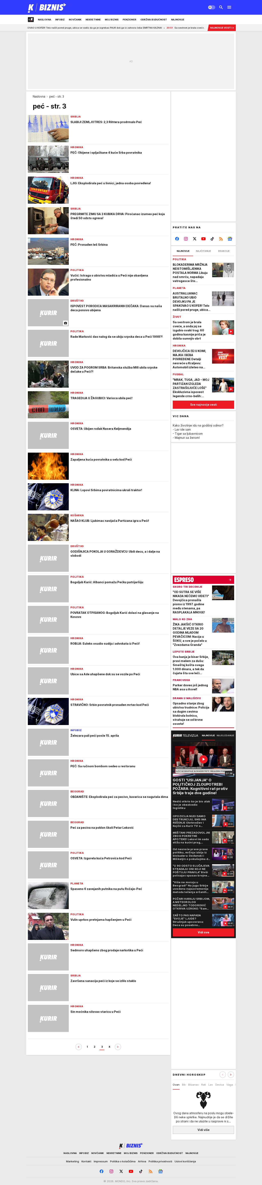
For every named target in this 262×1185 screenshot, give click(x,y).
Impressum (101, 1161)
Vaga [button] (229, 1084)
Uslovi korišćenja (185, 1161)
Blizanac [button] (193, 1084)
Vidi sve (203, 932)
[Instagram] (186, 239)
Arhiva (142, 1161)
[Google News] (229, 239)
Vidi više (204, 1130)
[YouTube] (203, 239)
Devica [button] (219, 1084)
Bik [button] (184, 1084)
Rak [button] (203, 1084)
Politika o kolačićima (123, 1161)
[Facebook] (177, 239)
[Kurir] (47, 7)
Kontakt (86, 1161)
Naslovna (39, 96)
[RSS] (221, 239)
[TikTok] (212, 239)
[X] (194, 239)
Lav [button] (210, 1084)
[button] (231, 1074)
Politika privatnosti (160, 1161)
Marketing (72, 1161)
